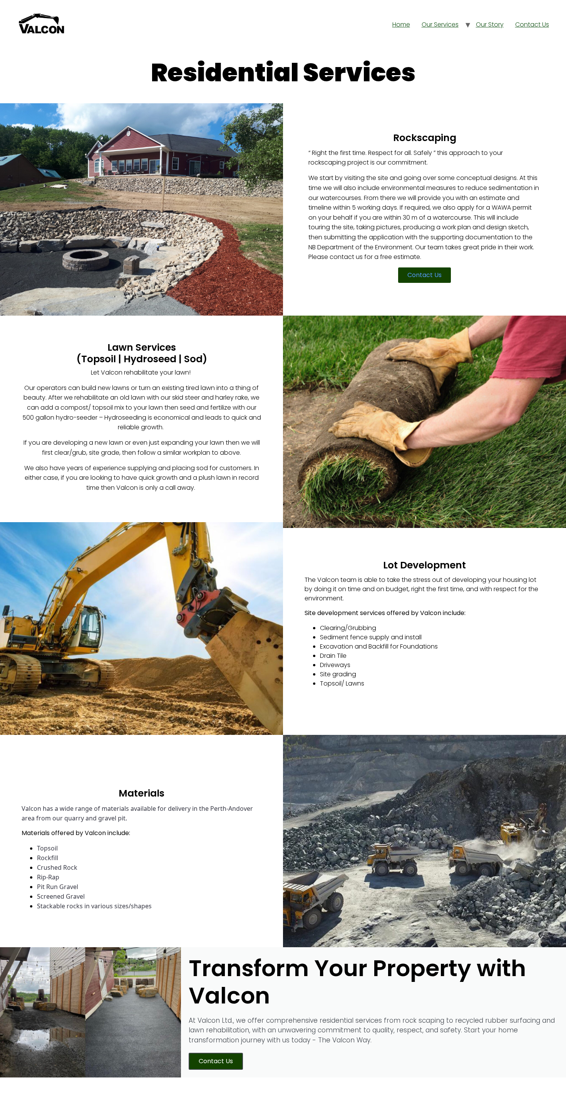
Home (401, 24)
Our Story (490, 24)
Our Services (440, 24)
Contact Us (532, 24)
